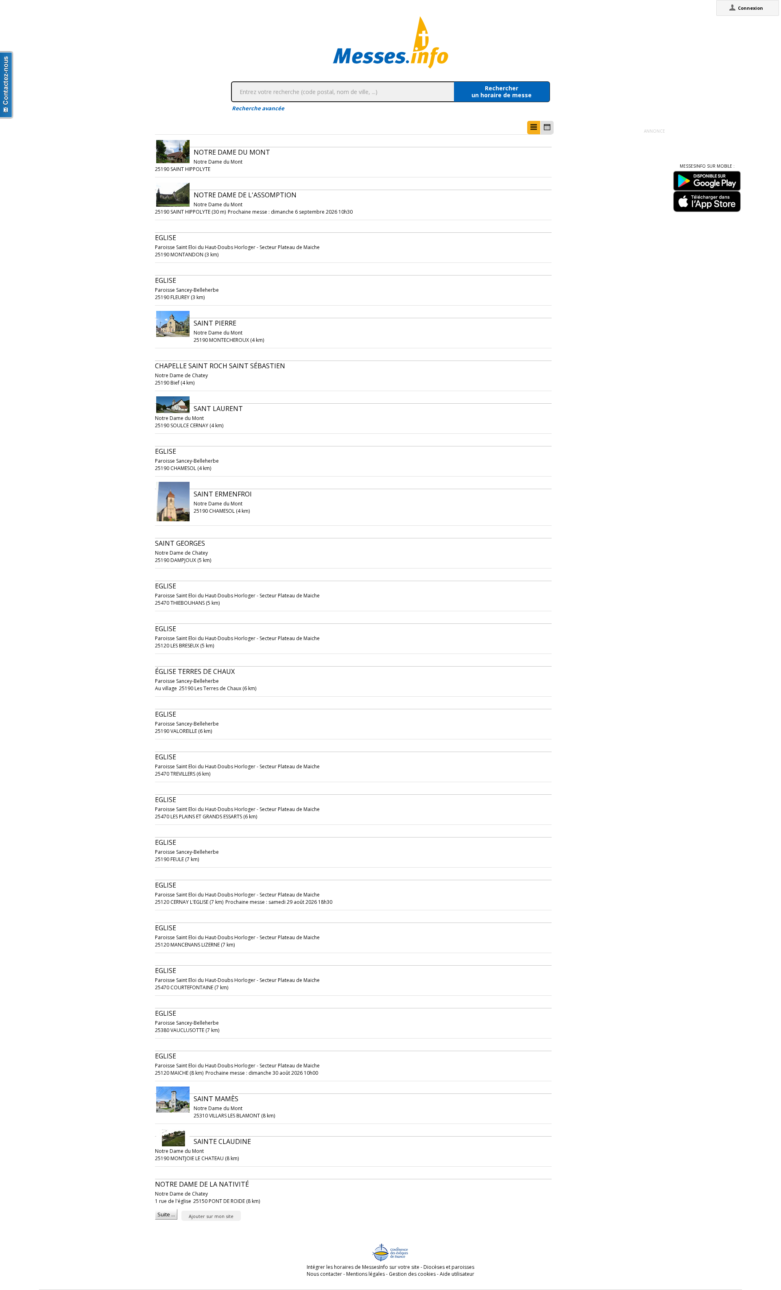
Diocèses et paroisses (448, 1267)
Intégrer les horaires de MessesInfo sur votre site (363, 1267)
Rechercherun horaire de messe (501, 91)
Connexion (750, 8)
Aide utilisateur (457, 1273)
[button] (533, 127)
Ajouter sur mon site (211, 1216)
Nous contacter (324, 1273)
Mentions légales (365, 1273)
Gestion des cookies (412, 1273)
